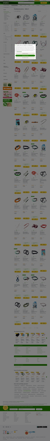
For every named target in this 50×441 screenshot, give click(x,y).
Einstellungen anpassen (25, 53)
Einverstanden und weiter (25, 55)
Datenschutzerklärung (19, 51)
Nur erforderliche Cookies (25, 57)
